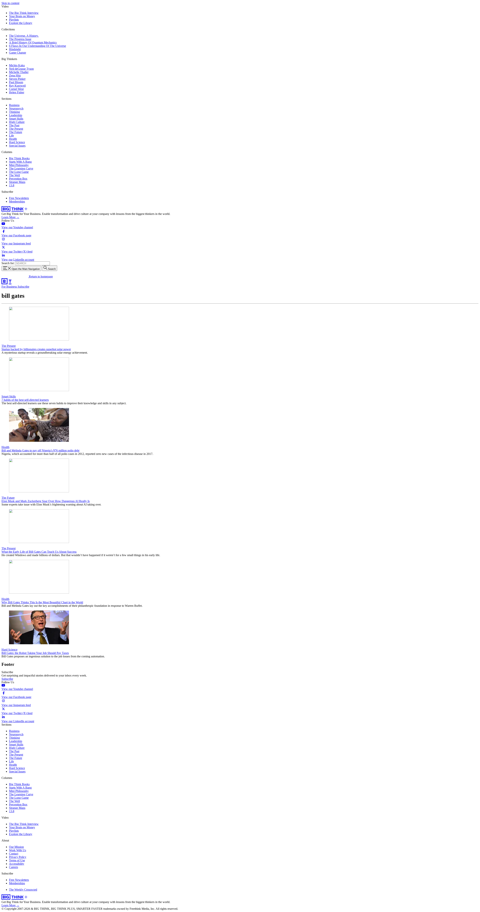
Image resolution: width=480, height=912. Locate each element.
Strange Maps (17, 182)
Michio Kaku (17, 65)
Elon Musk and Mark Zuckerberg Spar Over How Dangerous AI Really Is (46, 501)
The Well (14, 175)
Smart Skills (16, 118)
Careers (13, 867)
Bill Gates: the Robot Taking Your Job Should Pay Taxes (35, 653)
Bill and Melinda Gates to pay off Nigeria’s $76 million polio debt (40, 450)
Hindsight (15, 49)
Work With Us (17, 850)
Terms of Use (17, 860)
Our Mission (16, 846)
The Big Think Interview (24, 12)
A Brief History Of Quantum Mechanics (33, 42)
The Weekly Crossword (23, 889)
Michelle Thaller (18, 72)
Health (13, 138)
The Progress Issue (20, 39)
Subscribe (23, 286)
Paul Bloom (16, 82)
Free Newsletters (19, 198)
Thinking (14, 111)
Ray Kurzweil (17, 85)
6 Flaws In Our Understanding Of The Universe (37, 45)
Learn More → (10, 217)
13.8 (11, 185)
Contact (13, 853)
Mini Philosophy (19, 165)
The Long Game (19, 171)
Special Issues (17, 145)
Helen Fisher (16, 92)
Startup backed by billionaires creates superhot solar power (36, 349)
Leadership (15, 115)
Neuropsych (16, 108)
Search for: (8, 263)
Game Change (17, 52)
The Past (14, 125)
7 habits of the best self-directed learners (25, 399)
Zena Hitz (15, 75)
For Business (10, 286)
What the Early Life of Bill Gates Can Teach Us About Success (39, 551)
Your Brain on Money (22, 16)
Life (11, 135)
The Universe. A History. (24, 35)
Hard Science (17, 142)
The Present (16, 128)
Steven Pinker (17, 78)
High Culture (17, 122)
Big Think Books (19, 158)
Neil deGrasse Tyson (21, 68)
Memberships (17, 201)
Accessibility (16, 863)
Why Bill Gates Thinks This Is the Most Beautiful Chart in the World (42, 602)
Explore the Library (20, 23)
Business (14, 105)
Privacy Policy (17, 857)
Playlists (14, 19)
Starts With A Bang (20, 161)
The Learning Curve (21, 168)
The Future (15, 132)
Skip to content (10, 3)
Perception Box (18, 178)
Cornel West (16, 89)
